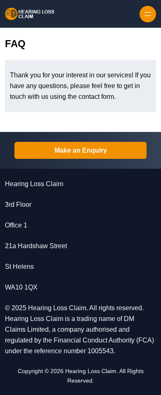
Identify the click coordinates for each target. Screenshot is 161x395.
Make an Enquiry (80, 150)
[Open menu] (148, 14)
